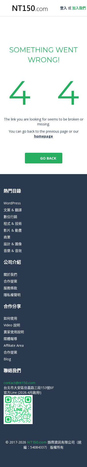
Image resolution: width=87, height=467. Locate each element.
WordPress (12, 203)
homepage (43, 136)
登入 (63, 8)
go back (47, 158)
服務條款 (10, 288)
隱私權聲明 (12, 294)
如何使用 (10, 318)
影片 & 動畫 (13, 230)
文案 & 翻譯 (13, 210)
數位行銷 (10, 216)
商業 (7, 237)
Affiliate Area (14, 345)
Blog (7, 359)
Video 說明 (12, 325)
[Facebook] (41, 454)
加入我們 (79, 8)
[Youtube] (49, 454)
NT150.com (37, 442)
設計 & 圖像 (13, 244)
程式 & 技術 (13, 223)
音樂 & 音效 (13, 250)
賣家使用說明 (14, 332)
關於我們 (10, 274)
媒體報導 (10, 338)
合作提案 (10, 281)
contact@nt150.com (19, 382)
